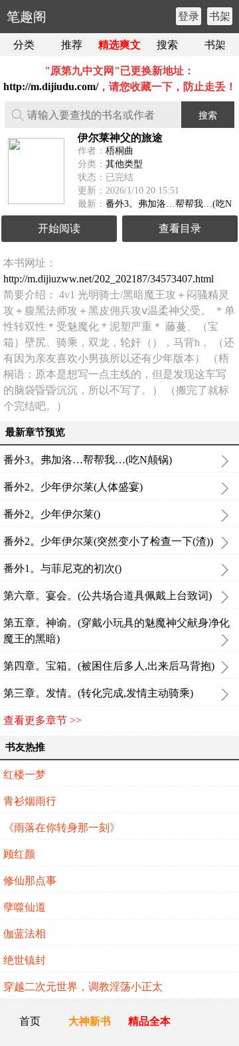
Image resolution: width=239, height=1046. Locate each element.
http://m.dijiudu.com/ (50, 86)
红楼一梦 (24, 774)
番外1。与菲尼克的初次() (62, 568)
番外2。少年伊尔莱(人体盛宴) (73, 487)
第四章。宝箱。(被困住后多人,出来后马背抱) (108, 665)
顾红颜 (19, 854)
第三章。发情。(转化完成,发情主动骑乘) (98, 693)
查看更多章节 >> (42, 720)
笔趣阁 (26, 16)
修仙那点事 (29, 880)
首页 (29, 1021)
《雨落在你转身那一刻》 (61, 827)
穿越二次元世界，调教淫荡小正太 (83, 986)
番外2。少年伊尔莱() (51, 514)
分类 (24, 44)
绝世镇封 (24, 960)
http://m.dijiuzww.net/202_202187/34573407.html (108, 278)
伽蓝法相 (24, 933)
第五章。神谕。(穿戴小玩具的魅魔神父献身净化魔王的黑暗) (116, 630)
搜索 (167, 44)
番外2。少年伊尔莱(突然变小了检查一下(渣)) (108, 541)
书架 (219, 16)
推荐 (71, 44)
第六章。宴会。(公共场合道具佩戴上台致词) (107, 595)
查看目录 (180, 228)
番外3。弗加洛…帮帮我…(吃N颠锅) (87, 459)
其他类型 (124, 164)
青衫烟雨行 (29, 801)
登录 (188, 16)
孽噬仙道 (24, 907)
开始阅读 (59, 228)
